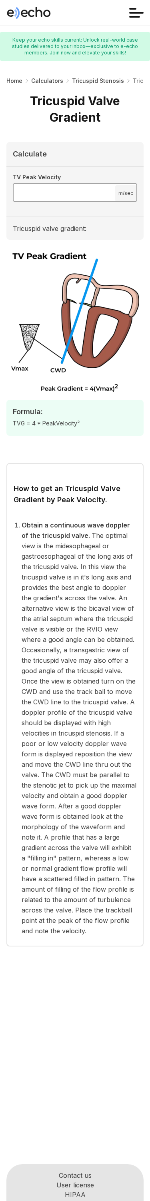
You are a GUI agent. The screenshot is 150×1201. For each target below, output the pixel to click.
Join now (60, 53)
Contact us (75, 1175)
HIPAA (75, 1195)
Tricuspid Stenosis (98, 80)
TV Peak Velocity (37, 177)
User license (75, 1185)
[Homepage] (28, 13)
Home (14, 80)
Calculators (47, 80)
